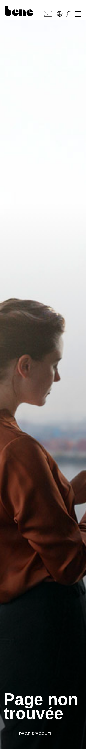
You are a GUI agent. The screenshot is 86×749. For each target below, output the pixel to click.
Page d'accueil (36, 733)
